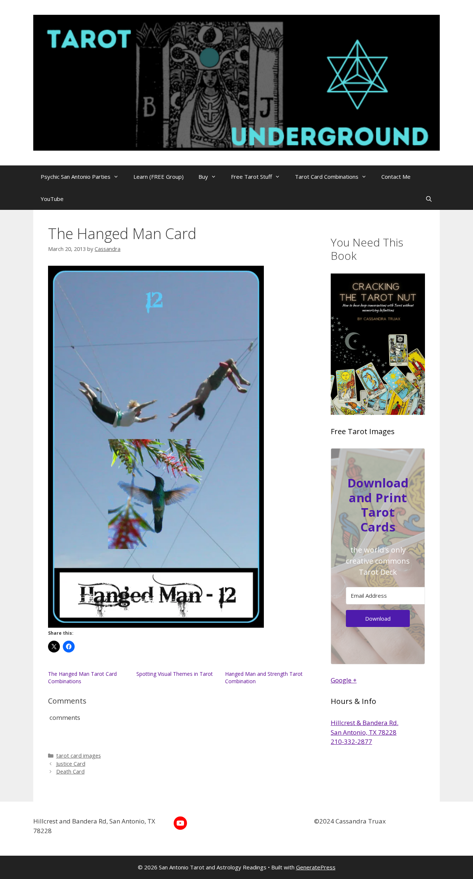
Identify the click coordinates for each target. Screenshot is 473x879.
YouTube (52, 198)
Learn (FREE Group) (158, 176)
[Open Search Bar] (429, 199)
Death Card (70, 771)
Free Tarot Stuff (251, 176)
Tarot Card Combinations (326, 176)
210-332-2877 (351, 741)
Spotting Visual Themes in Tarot (174, 673)
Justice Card (70, 763)
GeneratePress (316, 867)
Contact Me (396, 176)
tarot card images (78, 755)
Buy (203, 176)
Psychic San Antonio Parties (75, 176)
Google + (344, 680)
